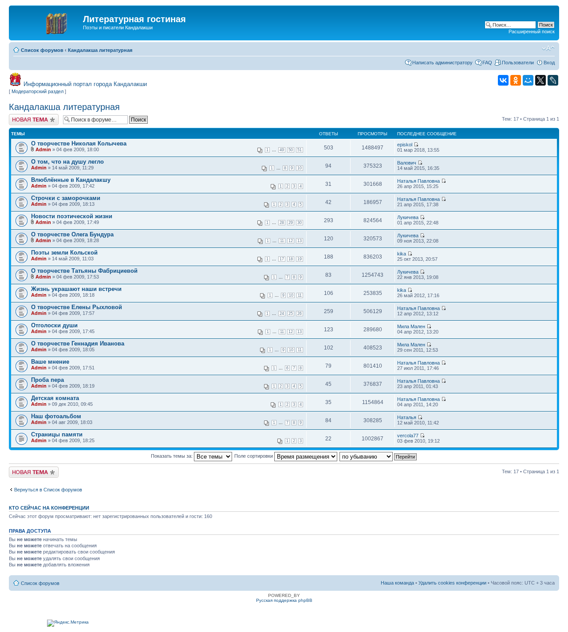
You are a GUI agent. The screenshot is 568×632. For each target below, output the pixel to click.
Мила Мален (411, 326)
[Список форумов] (47, 22)
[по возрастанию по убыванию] (378, 456)
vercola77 (407, 435)
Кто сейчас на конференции (49, 507)
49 (282, 150)
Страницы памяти (57, 434)
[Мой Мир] (528, 80)
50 (290, 150)
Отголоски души (54, 325)
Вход (549, 62)
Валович (406, 162)
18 (290, 259)
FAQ (487, 62)
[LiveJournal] (553, 80)
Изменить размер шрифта (548, 48)
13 (299, 241)
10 (299, 168)
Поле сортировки (254, 456)
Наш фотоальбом (56, 416)
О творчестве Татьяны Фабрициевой (84, 270)
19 (299, 259)
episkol (404, 144)
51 (299, 150)
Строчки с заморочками (65, 198)
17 (282, 259)
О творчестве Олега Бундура (72, 234)
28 (282, 222)
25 (290, 313)
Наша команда (397, 582)
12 (290, 241)
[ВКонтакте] (503, 80)
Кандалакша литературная (100, 50)
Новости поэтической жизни (71, 216)
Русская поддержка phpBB (284, 600)
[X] (540, 80)
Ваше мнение (50, 361)
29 (290, 222)
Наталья (406, 417)
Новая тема (22, 116)
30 (299, 222)
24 (282, 313)
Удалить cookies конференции (452, 582)
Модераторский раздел (37, 91)
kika (401, 253)
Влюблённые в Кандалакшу (70, 180)
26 (299, 313)
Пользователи (518, 62)
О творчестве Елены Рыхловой (76, 307)
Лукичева (407, 217)
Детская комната (55, 398)
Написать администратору (442, 62)
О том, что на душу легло (67, 161)
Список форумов (42, 50)
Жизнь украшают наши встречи (76, 289)
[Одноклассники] (515, 80)
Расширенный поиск (532, 31)
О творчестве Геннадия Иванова (77, 343)
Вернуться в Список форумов (48, 489)
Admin (43, 149)
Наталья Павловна (418, 181)
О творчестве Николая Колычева (78, 143)
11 (282, 241)
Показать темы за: (172, 456)
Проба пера (47, 380)
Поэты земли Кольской (64, 252)
